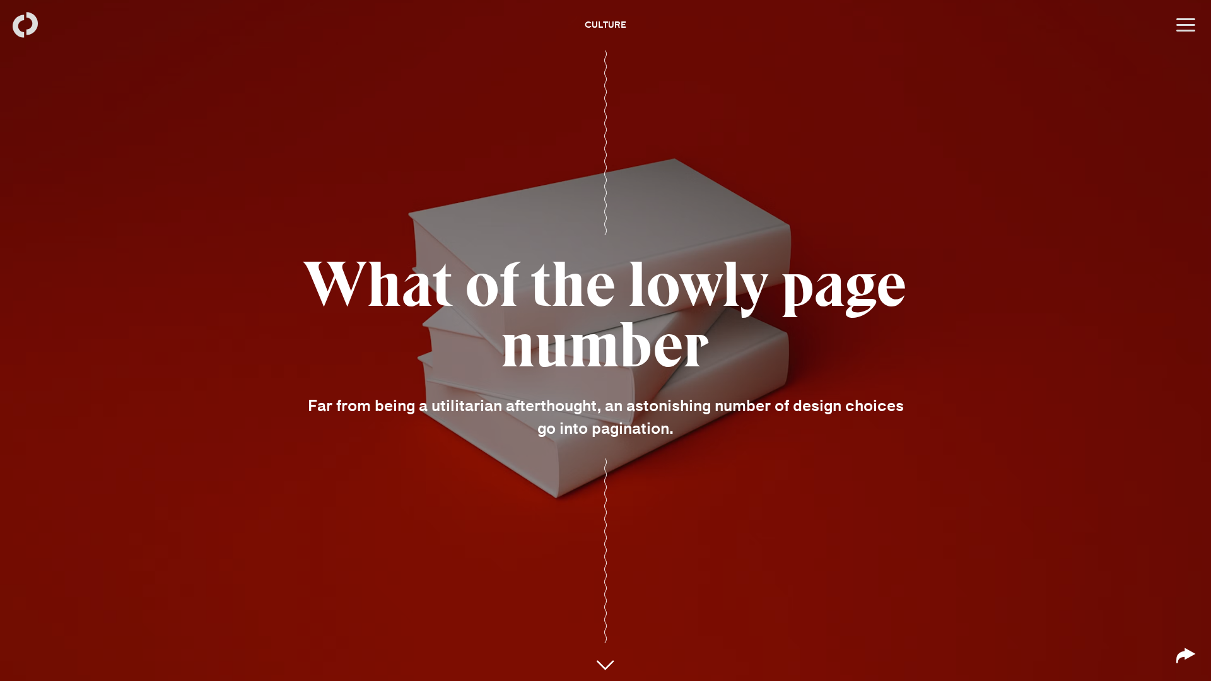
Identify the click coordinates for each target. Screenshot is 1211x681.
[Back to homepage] (25, 25)
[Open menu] (1186, 25)
